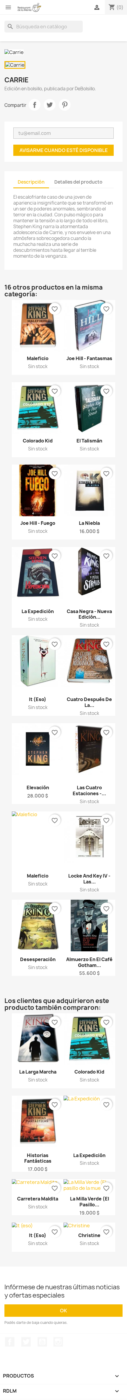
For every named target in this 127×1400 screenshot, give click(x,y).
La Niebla (89, 523)
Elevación (38, 787)
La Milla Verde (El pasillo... (89, 1201)
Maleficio (37, 358)
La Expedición (38, 611)
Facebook (9, 1342)
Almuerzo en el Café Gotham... (89, 962)
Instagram (58, 1342)
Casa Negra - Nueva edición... (89, 614)
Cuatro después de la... (89, 702)
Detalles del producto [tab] (78, 182)
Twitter (26, 1342)
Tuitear (50, 105)
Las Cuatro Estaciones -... (89, 790)
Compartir (34, 105)
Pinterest (65, 105)
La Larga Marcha (37, 1072)
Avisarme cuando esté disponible (63, 150)
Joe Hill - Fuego (37, 523)
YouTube (42, 1342)
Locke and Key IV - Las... (89, 879)
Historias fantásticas (37, 1158)
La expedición (89, 1155)
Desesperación (38, 959)
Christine (89, 1235)
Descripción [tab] (31, 182)
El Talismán (89, 440)
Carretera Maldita (37, 1198)
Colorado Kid (38, 440)
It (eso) (37, 699)
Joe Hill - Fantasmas (89, 358)
